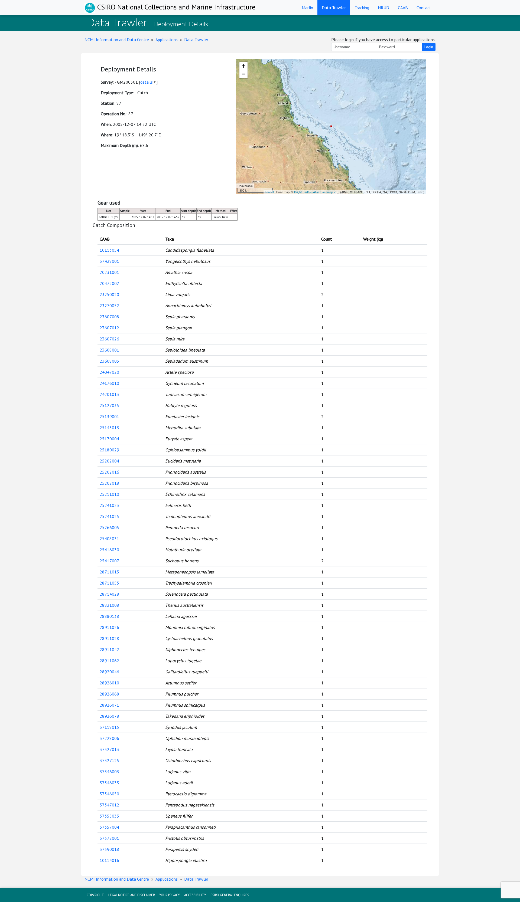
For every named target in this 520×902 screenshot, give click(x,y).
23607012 (109, 327)
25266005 (109, 527)
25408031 (109, 538)
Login (428, 46)
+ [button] (243, 66)
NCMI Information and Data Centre (116, 39)
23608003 (109, 361)
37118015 (109, 727)
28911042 (109, 649)
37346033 (109, 782)
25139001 (109, 416)
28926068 (109, 694)
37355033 (109, 816)
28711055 (109, 583)
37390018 (109, 849)
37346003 (109, 771)
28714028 (109, 594)
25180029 (109, 449)
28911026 (109, 627)
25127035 (109, 405)
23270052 (109, 305)
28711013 (109, 572)
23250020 (109, 294)
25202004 (109, 461)
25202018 (109, 483)
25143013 (109, 427)
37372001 (109, 838)
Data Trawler (334, 7)
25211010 (109, 494)
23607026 (109, 339)
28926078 (109, 716)
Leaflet (269, 192)
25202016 (109, 472)
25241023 (109, 505)
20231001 (109, 272)
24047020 (109, 372)
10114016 (109, 860)
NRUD (383, 7)
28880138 (109, 616)
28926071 (109, 705)
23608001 (109, 350)
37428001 (109, 261)
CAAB (403, 7)
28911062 (109, 660)
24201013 (109, 394)
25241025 (109, 516)
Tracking (362, 7)
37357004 (109, 827)
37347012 (109, 805)
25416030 (109, 549)
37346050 (109, 793)
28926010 (109, 682)
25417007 (109, 560)
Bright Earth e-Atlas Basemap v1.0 (316, 192)
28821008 (109, 605)
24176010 (109, 383)
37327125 (109, 760)
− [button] (243, 74)
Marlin (307, 7)
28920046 (109, 671)
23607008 (109, 316)
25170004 (109, 438)
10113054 (109, 250)
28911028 (109, 638)
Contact (424, 7)
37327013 (109, 749)
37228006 (109, 738)
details (146, 82)
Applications (166, 39)
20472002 (109, 283)
